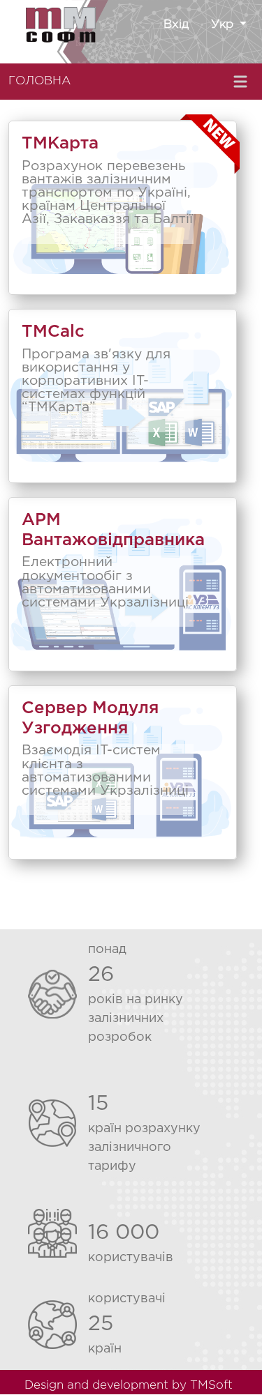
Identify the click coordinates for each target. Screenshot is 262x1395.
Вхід (176, 25)
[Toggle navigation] (241, 81)
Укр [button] (224, 25)
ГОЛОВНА (39, 81)
